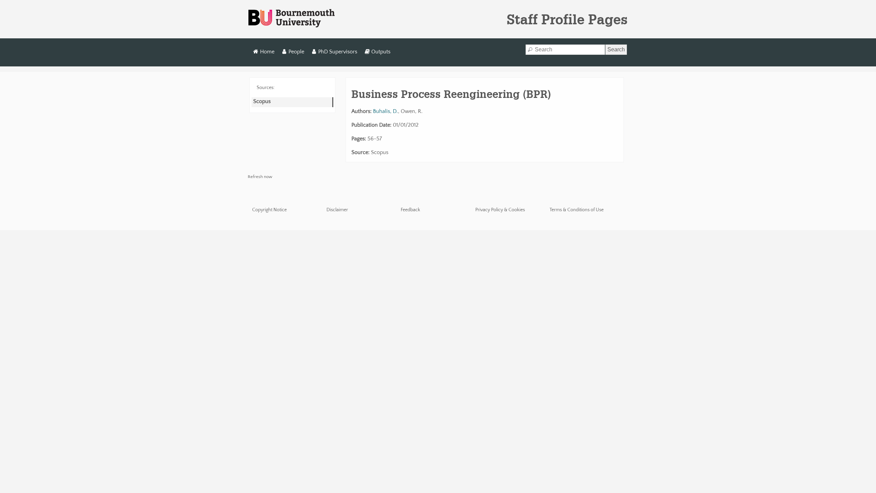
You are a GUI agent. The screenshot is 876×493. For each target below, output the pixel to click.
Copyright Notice (269, 210)
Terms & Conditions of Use (577, 210)
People (296, 52)
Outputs (380, 52)
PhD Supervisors (337, 52)
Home (267, 52)
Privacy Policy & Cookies (500, 210)
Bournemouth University (291, 18)
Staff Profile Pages (567, 19)
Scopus (262, 101)
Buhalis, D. (385, 111)
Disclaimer (337, 210)
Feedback (410, 210)
